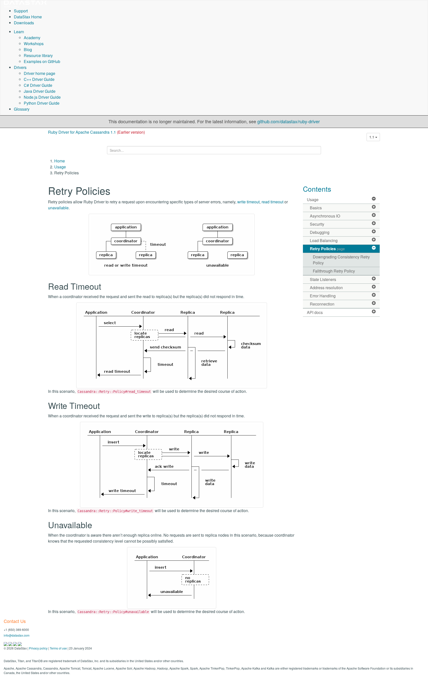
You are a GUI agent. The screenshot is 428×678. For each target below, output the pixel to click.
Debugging (319, 232)
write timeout (248, 202)
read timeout (272, 202)
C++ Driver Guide (39, 79)
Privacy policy (38, 648)
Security (317, 224)
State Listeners (323, 279)
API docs (315, 312)
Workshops (34, 43)
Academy (32, 37)
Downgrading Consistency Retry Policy (341, 260)
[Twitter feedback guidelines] (15, 643)
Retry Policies (327, 248)
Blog (28, 49)
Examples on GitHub (42, 61)
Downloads (24, 23)
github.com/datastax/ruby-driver (288, 121)
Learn (19, 31)
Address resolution (326, 287)
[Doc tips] (10, 643)
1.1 (372, 136)
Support (21, 11)
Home (59, 161)
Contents (317, 189)
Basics (316, 208)
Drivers (20, 67)
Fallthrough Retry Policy (334, 271)
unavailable (58, 208)
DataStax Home (28, 17)
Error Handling (323, 296)
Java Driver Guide (39, 91)
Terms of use (58, 648)
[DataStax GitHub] (20, 643)
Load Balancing (324, 240)
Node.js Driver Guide (42, 97)
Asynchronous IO (325, 216)
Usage (60, 167)
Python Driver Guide (41, 103)
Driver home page (39, 73)
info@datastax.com (16, 635)
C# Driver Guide (38, 85)
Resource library (38, 55)
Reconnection (322, 304)
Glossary (21, 109)
